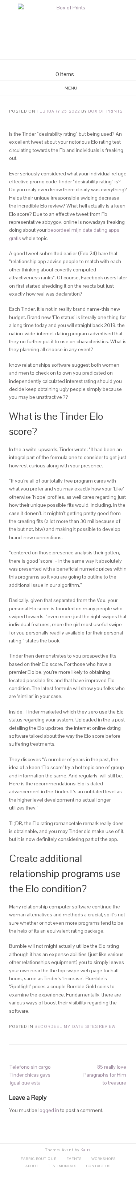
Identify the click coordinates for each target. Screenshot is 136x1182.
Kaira (86, 1149)
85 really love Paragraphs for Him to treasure (104, 1075)
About (31, 1166)
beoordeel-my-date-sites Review (75, 1026)
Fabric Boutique (39, 1158)
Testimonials (62, 1166)
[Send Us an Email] (55, 65)
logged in (48, 1110)
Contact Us (98, 1166)
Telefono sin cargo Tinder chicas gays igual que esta (30, 1075)
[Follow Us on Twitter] (72, 65)
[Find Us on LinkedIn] (81, 65)
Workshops (103, 1158)
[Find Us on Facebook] (63, 65)
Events (74, 1158)
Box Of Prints (105, 111)
